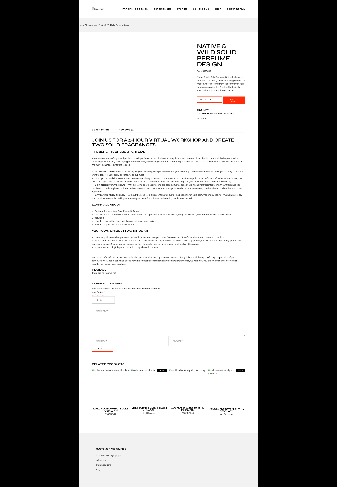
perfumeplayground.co (217, 257)
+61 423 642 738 (113, 455)
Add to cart (234, 100)
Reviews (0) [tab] (126, 130)
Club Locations (103, 465)
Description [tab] (100, 130)
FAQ (98, 469)
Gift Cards (101, 460)
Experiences (220, 113)
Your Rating (98, 292)
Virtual (230, 113)
